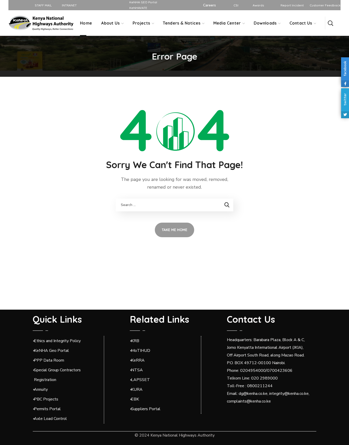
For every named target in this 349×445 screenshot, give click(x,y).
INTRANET (69, 5)
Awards (258, 5)
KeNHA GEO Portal (143, 2)
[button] (330, 23)
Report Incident (292, 5)
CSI (236, 5)
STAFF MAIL (43, 5)
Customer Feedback (325, 5)
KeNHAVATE (138, 8)
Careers (209, 5)
